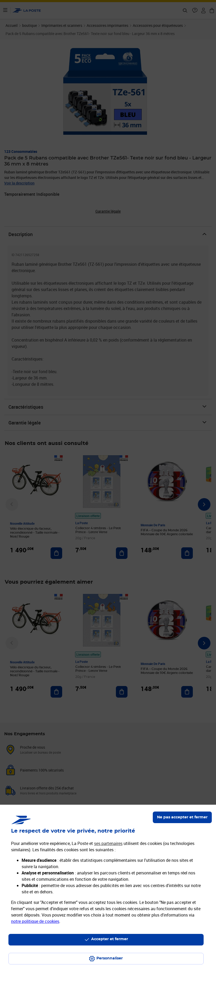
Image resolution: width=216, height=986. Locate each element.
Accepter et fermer (109, 939)
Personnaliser (109, 958)
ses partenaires (108, 843)
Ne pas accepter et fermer (182, 817)
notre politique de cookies (35, 921)
